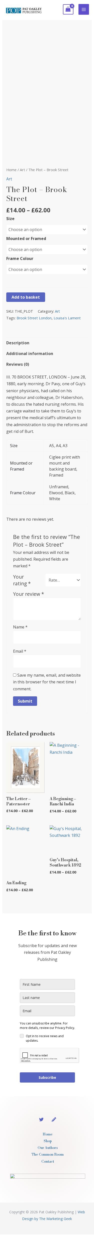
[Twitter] (41, 1119)
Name (20, 627)
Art (22, 169)
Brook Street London (34, 318)
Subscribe (47, 1077)
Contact (47, 1161)
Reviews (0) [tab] (17, 364)
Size (10, 218)
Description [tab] (17, 343)
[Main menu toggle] (83, 9)
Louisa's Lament (67, 318)
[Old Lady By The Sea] (54, 1119)
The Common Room (48, 1154)
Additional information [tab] (29, 353)
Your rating (22, 580)
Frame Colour (19, 258)
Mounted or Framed (26, 238)
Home (11, 169)
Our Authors (48, 1148)
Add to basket (26, 297)
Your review (28, 594)
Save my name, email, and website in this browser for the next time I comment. (47, 681)
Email (19, 651)
